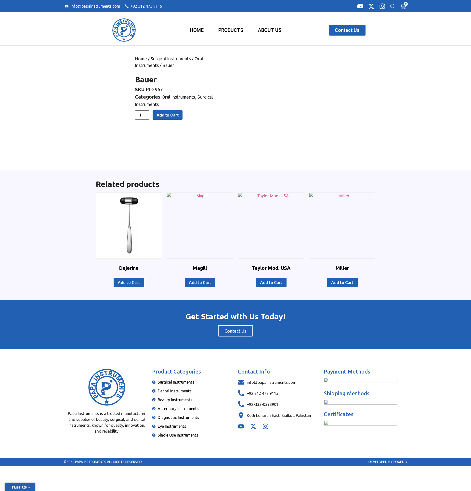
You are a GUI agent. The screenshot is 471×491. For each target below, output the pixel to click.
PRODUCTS (230, 30)
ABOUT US (269, 30)
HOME (197, 30)
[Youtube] (360, 6)
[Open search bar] (392, 6)
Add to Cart (168, 115)
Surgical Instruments (171, 58)
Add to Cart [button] (129, 282)
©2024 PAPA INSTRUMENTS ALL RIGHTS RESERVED (103, 462)
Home (141, 58)
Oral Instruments (178, 96)
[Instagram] (382, 6)
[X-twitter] (371, 6)
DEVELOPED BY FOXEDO (387, 462)
